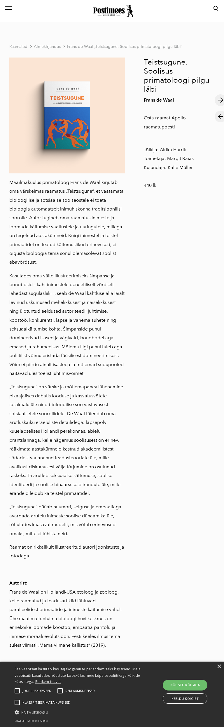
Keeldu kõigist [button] (185, 698)
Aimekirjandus (47, 46)
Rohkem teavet (48, 681)
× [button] (219, 667)
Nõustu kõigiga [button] (185, 685)
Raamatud (18, 46)
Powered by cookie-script (31, 721)
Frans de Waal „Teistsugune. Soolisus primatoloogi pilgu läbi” (124, 46)
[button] (78, 711)
